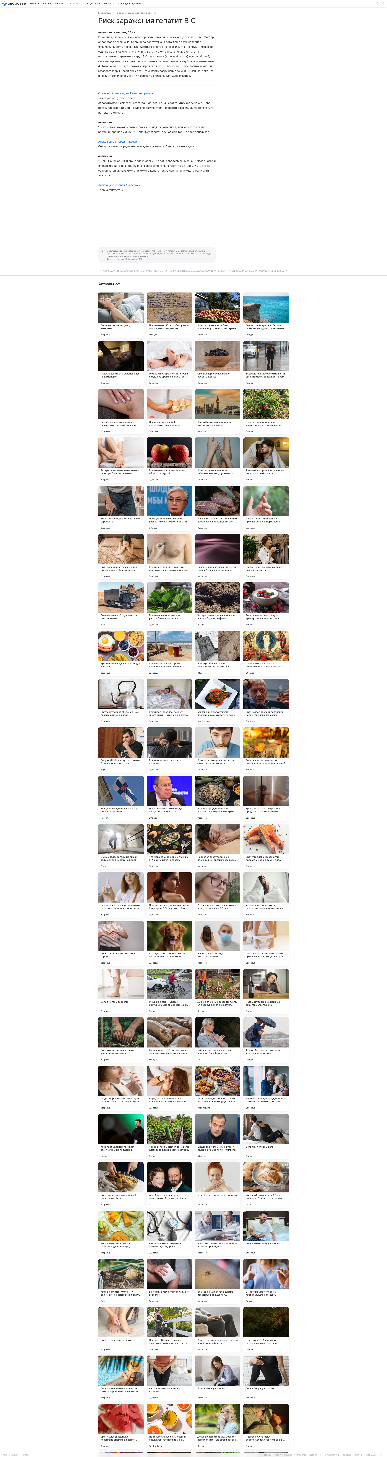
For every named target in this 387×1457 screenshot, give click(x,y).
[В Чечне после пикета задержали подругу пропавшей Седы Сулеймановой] (217, 895)
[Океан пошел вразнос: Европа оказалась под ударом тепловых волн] (266, 315)
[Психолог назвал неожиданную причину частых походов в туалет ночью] (266, 943)
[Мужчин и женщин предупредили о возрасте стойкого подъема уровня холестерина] (266, 1088)
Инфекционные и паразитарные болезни (136, 13)
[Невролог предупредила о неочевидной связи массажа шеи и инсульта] (217, 846)
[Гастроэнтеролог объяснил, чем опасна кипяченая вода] (121, 701)
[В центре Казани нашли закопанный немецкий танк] (217, 653)
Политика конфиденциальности (368, 1455)
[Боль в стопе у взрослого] (121, 1330)
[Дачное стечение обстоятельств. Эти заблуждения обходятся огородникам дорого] (217, 991)
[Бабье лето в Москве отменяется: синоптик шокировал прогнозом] (266, 363)
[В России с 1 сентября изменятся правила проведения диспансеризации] (217, 1233)
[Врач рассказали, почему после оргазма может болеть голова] (121, 556)
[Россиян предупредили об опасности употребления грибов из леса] (217, 798)
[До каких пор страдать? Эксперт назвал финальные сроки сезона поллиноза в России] (217, 1426)
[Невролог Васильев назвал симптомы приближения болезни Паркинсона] (169, 1330)
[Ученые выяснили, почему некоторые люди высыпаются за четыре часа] (266, 895)
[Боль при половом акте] (266, 1136)
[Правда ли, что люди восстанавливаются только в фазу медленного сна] (266, 1426)
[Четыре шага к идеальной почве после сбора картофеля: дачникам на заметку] (217, 605)
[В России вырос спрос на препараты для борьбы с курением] (266, 1281)
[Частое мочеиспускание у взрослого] (169, 1378)
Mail (5, 1455)
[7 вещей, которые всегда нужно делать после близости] (266, 460)
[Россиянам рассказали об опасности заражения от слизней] (266, 750)
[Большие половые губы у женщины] (121, 315)
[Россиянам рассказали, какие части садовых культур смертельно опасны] (121, 1040)
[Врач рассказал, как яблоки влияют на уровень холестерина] (217, 315)
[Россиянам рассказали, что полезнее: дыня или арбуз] (121, 1233)
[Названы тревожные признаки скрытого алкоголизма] (266, 991)
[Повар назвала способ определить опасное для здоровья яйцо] (169, 411)
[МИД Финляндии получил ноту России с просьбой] (121, 798)
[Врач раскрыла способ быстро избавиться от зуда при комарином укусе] (217, 1281)
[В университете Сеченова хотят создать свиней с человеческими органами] (169, 1040)
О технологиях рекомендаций (338, 1455)
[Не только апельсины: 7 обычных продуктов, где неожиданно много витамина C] (169, 1426)
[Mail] (4, 3)
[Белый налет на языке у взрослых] (217, 1185)
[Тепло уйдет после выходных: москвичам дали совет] (266, 1040)
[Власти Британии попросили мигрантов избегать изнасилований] (217, 411)
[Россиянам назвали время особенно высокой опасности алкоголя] (169, 653)
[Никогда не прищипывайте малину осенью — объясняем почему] (266, 411)
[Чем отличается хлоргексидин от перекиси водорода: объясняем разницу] (121, 895)
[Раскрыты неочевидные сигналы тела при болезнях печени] (121, 460)
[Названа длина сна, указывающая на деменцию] (121, 363)
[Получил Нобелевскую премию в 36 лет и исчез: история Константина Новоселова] (121, 750)
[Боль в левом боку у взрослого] (266, 1233)
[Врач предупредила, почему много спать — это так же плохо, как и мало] (169, 701)
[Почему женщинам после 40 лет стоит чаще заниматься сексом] (121, 1378)
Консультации (105, 13)
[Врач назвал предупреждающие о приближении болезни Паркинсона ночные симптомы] (217, 1330)
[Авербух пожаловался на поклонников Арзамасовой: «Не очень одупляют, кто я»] (169, 1185)
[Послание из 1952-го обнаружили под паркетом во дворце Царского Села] (169, 315)
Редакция (267, 1455)
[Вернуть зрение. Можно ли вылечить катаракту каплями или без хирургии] (169, 1088)
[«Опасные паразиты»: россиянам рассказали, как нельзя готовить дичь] (217, 508)
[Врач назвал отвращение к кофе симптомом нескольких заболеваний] (217, 750)
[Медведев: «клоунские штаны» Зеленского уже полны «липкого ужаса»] (217, 1136)
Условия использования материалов (290, 1455)
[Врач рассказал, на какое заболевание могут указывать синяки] (217, 460)
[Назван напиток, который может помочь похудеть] (266, 556)
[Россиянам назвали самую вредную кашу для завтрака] (266, 605)
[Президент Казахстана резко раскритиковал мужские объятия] (169, 508)
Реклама (26, 1455)
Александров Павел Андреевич (133, 93)
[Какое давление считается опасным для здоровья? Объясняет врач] (169, 1233)
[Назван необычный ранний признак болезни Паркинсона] (266, 508)
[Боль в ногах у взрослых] (121, 991)
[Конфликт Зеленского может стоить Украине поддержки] (121, 1136)
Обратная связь (316, 1455)
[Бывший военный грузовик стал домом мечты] (121, 605)
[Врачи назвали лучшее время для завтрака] (121, 653)
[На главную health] (16, 3)
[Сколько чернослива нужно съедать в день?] (217, 363)
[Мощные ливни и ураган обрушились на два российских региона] (169, 991)
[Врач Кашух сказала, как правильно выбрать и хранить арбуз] (121, 1426)
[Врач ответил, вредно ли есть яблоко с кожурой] (169, 460)
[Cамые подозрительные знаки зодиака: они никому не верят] (121, 846)
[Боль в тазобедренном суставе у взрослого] (121, 508)
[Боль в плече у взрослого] (217, 1378)
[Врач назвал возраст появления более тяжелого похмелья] (266, 701)
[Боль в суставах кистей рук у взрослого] (121, 943)
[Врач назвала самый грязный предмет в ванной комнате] (266, 798)
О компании (14, 1455)
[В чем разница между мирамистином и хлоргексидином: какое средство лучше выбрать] (217, 943)
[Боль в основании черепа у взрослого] (169, 750)
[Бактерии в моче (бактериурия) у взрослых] (169, 1281)
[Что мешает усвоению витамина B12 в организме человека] (169, 846)
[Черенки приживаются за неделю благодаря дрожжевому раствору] (169, 1136)
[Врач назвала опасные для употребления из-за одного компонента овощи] (169, 605)
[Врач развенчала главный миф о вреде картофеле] (121, 1185)
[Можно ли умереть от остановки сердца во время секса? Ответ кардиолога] (169, 363)
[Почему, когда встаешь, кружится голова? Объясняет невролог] (217, 556)
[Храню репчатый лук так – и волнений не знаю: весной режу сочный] (121, 1281)
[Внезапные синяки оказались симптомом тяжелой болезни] (121, 411)
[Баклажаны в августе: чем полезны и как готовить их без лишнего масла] (217, 701)
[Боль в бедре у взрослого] (266, 1378)
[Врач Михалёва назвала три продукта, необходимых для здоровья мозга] (266, 846)
